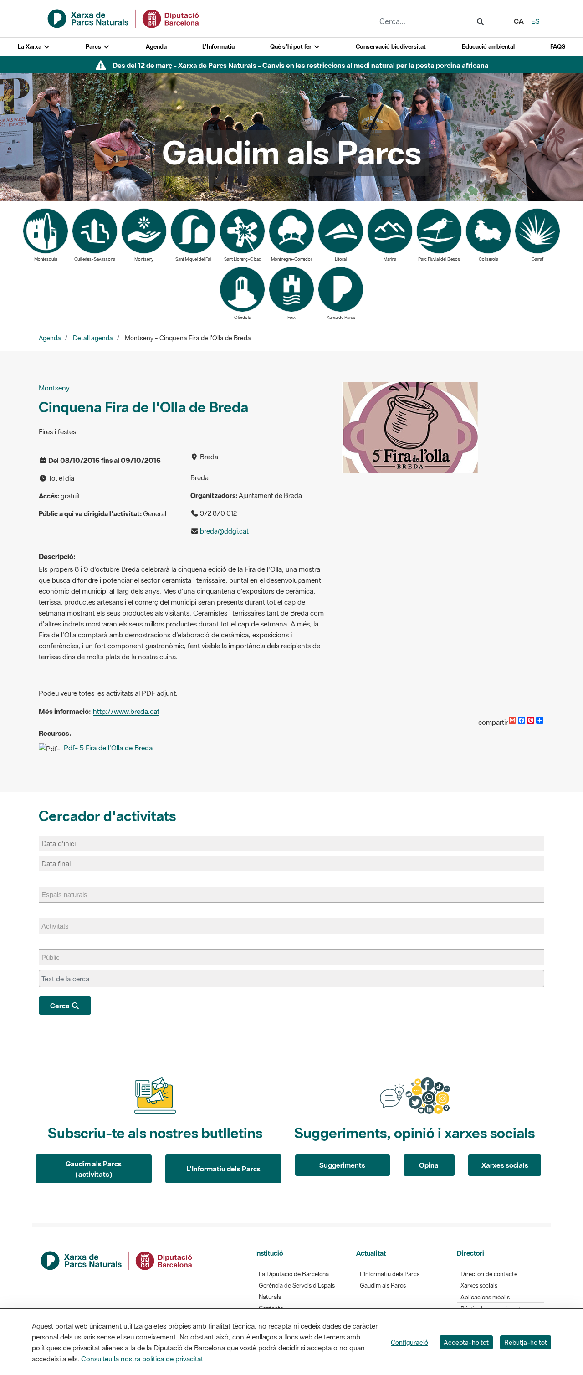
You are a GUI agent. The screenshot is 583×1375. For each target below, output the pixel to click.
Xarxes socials (504, 1165)
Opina (429, 1165)
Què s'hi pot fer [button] (291, 47)
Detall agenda (93, 338)
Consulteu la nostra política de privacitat (142, 1358)
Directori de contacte (488, 1274)
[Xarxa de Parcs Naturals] (124, 17)
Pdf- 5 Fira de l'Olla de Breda (108, 747)
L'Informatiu (218, 47)
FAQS (557, 47)
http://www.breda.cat (126, 711)
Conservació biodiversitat (391, 47)
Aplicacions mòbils (485, 1297)
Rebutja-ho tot (525, 1342)
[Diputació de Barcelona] (117, 1259)
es (535, 21)
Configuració (409, 1342)
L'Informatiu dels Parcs (223, 1168)
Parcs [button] (94, 47)
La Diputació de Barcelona (294, 1274)
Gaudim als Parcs (383, 1285)
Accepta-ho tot (466, 1342)
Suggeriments (342, 1165)
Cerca (60, 1005)
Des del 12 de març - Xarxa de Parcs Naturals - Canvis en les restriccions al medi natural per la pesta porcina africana (301, 65)
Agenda (156, 47)
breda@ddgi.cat (224, 531)
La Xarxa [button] (30, 47)
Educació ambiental (488, 47)
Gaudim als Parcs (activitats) (94, 1169)
